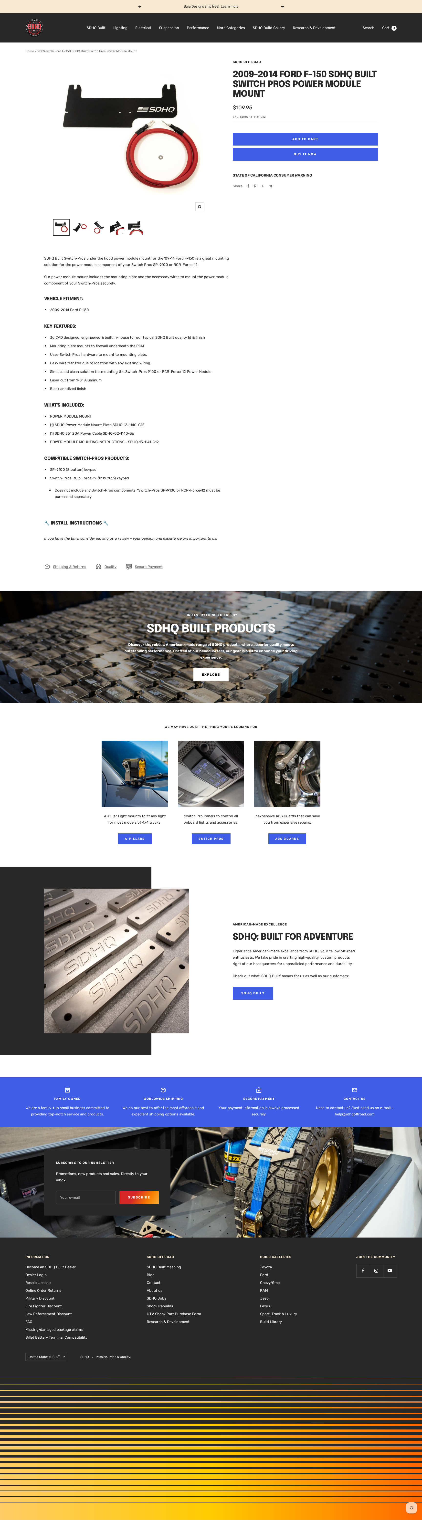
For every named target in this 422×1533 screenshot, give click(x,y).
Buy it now (305, 154)
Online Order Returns (43, 1290)
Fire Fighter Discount (43, 1306)
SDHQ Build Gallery (269, 28)
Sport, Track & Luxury (278, 1314)
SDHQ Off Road (247, 62)
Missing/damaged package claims (54, 1329)
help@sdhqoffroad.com (354, 1114)
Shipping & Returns (69, 567)
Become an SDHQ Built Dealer (50, 1267)
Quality (110, 567)
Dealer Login (36, 1275)
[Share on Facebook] (248, 186)
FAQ (28, 1322)
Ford (264, 1275)
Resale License (38, 1283)
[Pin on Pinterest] (255, 186)
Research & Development (314, 28)
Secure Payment (149, 567)
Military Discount (39, 1298)
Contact (153, 1283)
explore (211, 674)
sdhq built (253, 993)
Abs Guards (287, 838)
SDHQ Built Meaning (164, 1267)
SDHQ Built (96, 28)
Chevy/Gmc (270, 1283)
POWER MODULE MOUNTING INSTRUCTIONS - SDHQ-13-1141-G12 (104, 442)
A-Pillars (135, 838)
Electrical (143, 28)
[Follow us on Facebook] (363, 1270)
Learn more (230, 6)
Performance (198, 28)
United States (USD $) (44, 1357)
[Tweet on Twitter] (263, 186)
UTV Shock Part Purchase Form (174, 1314)
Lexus (265, 1306)
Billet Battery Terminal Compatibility (56, 1337)
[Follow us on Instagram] (376, 1270)
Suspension (169, 28)
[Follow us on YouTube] (390, 1270)
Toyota (266, 1267)
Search (368, 28)
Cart (388, 28)
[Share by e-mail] (270, 186)
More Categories (231, 28)
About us (154, 1290)
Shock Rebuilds (160, 1306)
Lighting (120, 28)
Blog (151, 1275)
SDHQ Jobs (156, 1298)
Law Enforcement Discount (48, 1314)
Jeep (264, 1298)
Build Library (271, 1322)
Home (29, 51)
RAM (264, 1290)
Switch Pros (211, 838)
